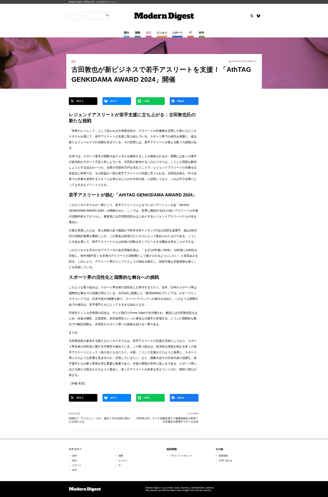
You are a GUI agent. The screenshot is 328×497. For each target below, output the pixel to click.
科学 (74, 470)
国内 (74, 455)
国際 (121, 455)
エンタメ (123, 460)
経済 (74, 460)
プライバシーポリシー (181, 455)
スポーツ (76, 465)
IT (120, 465)
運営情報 (223, 455)
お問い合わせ (225, 460)
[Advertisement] (231, 127)
